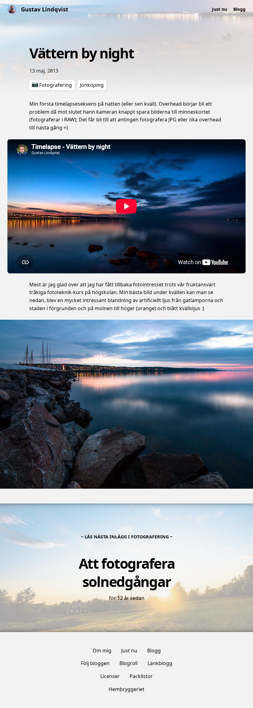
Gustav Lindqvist (44, 9)
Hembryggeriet (126, 689)
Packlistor (141, 676)
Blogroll (128, 663)
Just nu (219, 9)
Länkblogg (159, 663)
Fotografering (55, 85)
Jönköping (92, 85)
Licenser (110, 676)
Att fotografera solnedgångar (127, 572)
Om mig (102, 650)
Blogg (239, 9)
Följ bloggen (95, 663)
